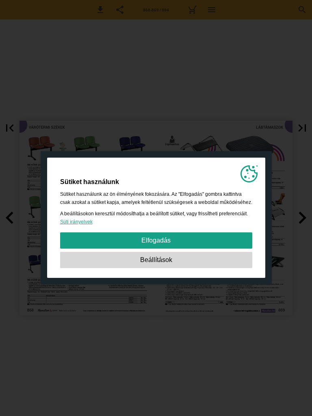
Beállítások (156, 259)
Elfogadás (156, 240)
